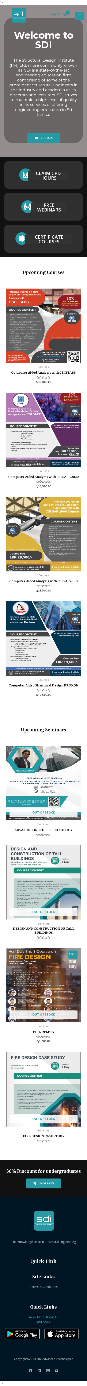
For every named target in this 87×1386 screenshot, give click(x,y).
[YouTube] (56, 1370)
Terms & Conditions (43, 1286)
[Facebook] (30, 1370)
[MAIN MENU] (79, 16)
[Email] (48, 1370)
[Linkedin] (39, 1370)
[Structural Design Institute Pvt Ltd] (18, 15)
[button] (43, 138)
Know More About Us (43, 1317)
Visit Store (43, 1322)
